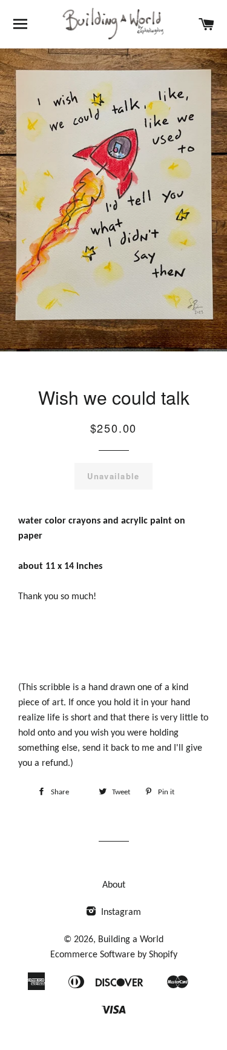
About (113, 885)
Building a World (130, 940)
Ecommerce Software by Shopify (113, 955)
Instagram (120, 912)
